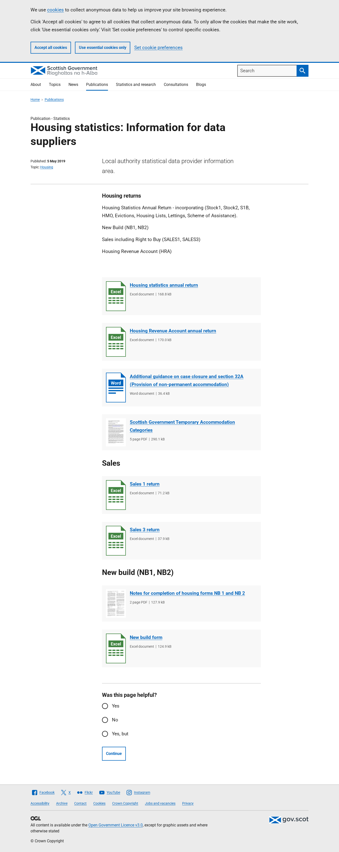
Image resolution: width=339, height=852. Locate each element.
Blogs (201, 84)
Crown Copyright (125, 803)
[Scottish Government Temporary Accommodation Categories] (116, 432)
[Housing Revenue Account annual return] (116, 342)
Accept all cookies (50, 47)
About (36, 84)
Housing (46, 167)
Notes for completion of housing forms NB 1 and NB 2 (187, 593)
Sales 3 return (145, 529)
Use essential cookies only (102, 47)
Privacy (188, 803)
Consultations (176, 84)
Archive (62, 803)
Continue (114, 753)
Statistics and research (136, 84)
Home (35, 100)
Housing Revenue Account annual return (173, 331)
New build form (146, 637)
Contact (80, 803)
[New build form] (116, 648)
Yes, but (120, 734)
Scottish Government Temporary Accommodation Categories (182, 426)
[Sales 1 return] (116, 495)
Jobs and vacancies (160, 803)
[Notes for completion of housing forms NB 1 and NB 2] (116, 603)
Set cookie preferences (158, 47)
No (115, 720)
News (73, 84)
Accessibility (40, 803)
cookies (55, 10)
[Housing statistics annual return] (116, 296)
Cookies (99, 803)
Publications (97, 84)
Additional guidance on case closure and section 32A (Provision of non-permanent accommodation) (186, 380)
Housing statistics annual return (164, 285)
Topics (55, 84)
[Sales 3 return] (116, 541)
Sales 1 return (145, 484)
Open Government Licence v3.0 (115, 825)
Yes (115, 706)
